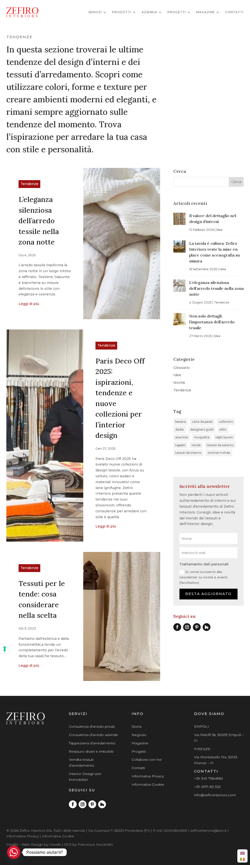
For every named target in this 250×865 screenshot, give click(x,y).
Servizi (95, 12)
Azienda (149, 12)
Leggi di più (29, 304)
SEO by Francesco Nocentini (88, 844)
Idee (219, 230)
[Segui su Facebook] (177, 627)
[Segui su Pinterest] (197, 627)
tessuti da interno (188, 453)
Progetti (176, 12)
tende (196, 445)
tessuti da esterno (220, 445)
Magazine (205, 12)
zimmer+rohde (219, 453)
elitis (222, 429)
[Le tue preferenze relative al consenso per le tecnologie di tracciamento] (4, 649)
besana (180, 421)
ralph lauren (224, 437)
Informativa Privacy (148, 776)
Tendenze (29, 184)
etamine (181, 437)
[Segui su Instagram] (187, 627)
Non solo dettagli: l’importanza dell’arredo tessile (212, 322)
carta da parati (202, 421)
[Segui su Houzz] (206, 627)
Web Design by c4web (41, 844)
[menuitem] (242, 853)
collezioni (226, 421)
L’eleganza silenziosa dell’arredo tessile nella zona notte (39, 220)
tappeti (180, 445)
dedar (179, 429)
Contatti (234, 12)
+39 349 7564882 (208, 778)
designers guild (201, 429)
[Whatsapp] (13, 852)
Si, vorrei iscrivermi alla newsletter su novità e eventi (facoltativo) (203, 577)
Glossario (181, 367)
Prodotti (121, 12)
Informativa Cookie (148, 784)
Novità (179, 382)
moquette (201, 437)
